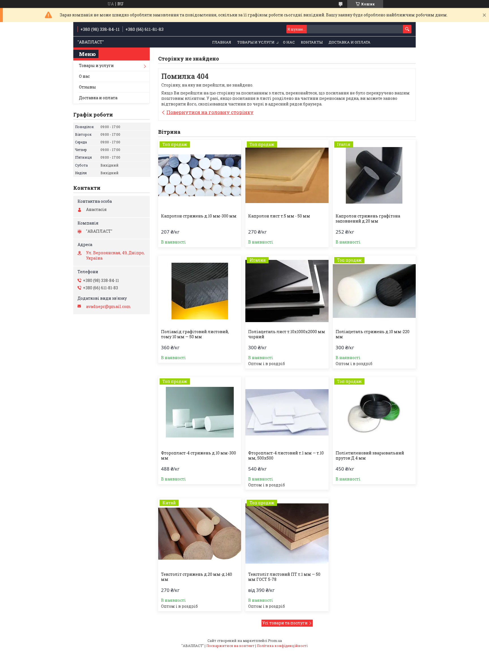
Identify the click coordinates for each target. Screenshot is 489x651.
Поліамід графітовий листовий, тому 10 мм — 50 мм (195, 334)
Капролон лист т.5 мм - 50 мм (279, 216)
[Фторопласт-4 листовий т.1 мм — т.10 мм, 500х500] (286, 412)
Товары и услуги (255, 42)
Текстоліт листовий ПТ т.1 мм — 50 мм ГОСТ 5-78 (284, 577)
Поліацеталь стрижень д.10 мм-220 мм (372, 334)
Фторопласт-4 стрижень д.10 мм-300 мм (198, 455)
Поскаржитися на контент (230, 645)
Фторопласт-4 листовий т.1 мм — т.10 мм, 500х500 (286, 455)
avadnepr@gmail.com (108, 306)
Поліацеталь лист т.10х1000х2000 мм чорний (286, 334)
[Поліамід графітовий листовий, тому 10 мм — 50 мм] (199, 291)
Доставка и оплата (349, 42)
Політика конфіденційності (282, 645)
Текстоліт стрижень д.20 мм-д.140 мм (196, 577)
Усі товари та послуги (285, 623)
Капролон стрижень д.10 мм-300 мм (199, 216)
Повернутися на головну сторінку (210, 112)
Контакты (312, 42)
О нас (289, 42)
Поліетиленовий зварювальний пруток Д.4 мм (370, 455)
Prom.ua (275, 640)
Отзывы (87, 87)
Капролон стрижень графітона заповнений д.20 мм (368, 219)
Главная (221, 42)
